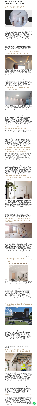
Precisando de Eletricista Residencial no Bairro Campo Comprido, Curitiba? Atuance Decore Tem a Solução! (18, 149)
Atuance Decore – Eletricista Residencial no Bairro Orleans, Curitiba (18, 350)
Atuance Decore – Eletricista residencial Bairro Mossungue (15, 127)
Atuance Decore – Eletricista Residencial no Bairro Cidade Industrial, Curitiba (18, 259)
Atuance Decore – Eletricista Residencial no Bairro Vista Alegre (16, 52)
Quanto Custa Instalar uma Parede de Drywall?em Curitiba (18, 88)
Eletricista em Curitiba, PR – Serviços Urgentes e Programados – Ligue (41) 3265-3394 (17, 220)
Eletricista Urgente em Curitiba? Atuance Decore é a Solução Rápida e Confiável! (18, 177)
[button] (34, 403)
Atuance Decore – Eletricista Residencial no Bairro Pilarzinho (16, 7)
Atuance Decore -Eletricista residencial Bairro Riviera (18, 305)
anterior (7, 394)
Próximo (30, 394)
